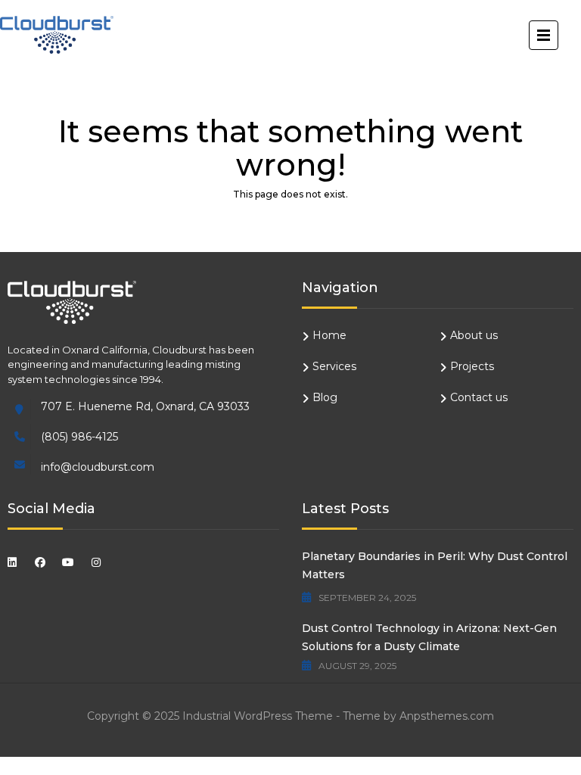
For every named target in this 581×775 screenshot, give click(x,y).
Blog (324, 397)
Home (329, 335)
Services (334, 366)
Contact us (479, 397)
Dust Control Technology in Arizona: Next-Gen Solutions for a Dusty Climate (429, 637)
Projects (472, 366)
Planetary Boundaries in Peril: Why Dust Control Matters (434, 565)
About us (474, 335)
